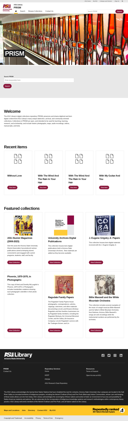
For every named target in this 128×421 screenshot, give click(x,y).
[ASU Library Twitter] (109, 355)
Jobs (24, 410)
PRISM (17, 7)
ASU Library (18, 5)
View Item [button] (12, 187)
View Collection (14, 262)
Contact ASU (42, 410)
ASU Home (88, 1)
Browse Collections (35, 11)
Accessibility (28, 418)
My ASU (95, 1)
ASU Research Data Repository (56, 383)
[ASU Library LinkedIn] (121, 355)
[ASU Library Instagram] (115, 355)
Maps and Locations (11, 410)
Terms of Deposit (92, 371)
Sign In (117, 1)
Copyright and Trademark (13, 418)
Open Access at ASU (93, 375)
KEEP (47, 375)
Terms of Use (48, 418)
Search (22, 11)
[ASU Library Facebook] (103, 355)
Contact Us (49, 11)
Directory (31, 410)
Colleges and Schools (106, 1)
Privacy (38, 418)
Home (47, 371)
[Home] (8, 8)
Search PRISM (9, 76)
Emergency (59, 418)
